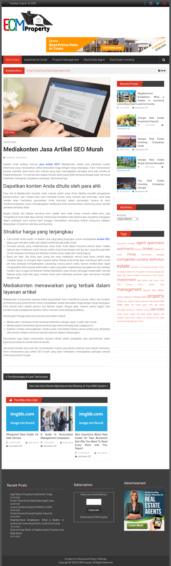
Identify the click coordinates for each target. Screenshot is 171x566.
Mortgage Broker (140, 297)
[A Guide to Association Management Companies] (57, 418)
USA (162, 314)
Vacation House (123, 318)
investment (126, 279)
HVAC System (158, 275)
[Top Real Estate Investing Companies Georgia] (126, 183)
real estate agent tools (142, 305)
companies (126, 259)
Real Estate (12, 59)
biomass (138, 249)
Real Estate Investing (122, 59)
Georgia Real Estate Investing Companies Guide (151, 142)
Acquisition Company (126, 243)
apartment (155, 243)
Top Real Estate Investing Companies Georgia (151, 184)
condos (142, 259)
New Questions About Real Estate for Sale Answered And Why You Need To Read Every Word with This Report (91, 441)
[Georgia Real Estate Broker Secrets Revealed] (126, 162)
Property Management (65, 59)
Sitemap (102, 559)
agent (141, 243)
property (155, 296)
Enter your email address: (94, 505)
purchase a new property (150, 301)
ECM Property (100, 517)
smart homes (123, 314)
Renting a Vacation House (138, 310)
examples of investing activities (144, 267)
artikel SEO (103, 239)
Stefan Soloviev (153, 314)
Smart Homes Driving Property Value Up (31, 513)
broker (148, 248)
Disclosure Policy (87, 559)
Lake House (154, 280)
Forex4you (150, 272)
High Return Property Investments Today (31, 494)
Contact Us (70, 559)
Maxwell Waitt (149, 290)
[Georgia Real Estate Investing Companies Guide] (126, 141)
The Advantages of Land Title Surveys (28, 376)
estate (123, 266)
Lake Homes (142, 280)
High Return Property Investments (137, 275)
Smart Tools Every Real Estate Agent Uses (48, 70)
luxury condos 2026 (151, 285)
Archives (121, 215)
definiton (156, 259)
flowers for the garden (136, 272)
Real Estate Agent (94, 59)
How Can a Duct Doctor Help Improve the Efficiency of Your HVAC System (68, 386)
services (157, 309)
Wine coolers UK (138, 318)
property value (133, 301)
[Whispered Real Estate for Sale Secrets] (22, 418)
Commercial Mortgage (152, 255)
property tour (122, 301)
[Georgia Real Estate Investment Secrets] (126, 120)
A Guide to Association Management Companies (57, 436)
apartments (125, 249)
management (129, 289)
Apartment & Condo (35, 59)
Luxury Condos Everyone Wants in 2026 (31, 507)
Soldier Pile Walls (138, 314)
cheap (131, 254)
